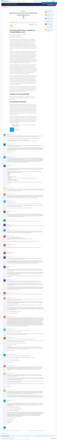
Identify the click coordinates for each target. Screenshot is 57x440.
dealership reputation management (17, 46)
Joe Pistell (8, 244)
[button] (12, 1)
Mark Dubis (8, 224)
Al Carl (8, 373)
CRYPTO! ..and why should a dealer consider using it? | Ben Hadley (50, 15)
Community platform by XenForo (8, 437)
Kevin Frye (8, 156)
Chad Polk (8, 165)
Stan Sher (19, 124)
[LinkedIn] (52, 438)
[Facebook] (51, 438)
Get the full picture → (51, 4)
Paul (7, 187)
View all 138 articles (17, 130)
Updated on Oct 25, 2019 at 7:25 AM (14, 22)
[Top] (54, 435)
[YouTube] (55, 438)
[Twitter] (53, 438)
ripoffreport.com (29, 43)
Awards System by (7, 438)
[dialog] (49, 3)
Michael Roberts (9, 400)
